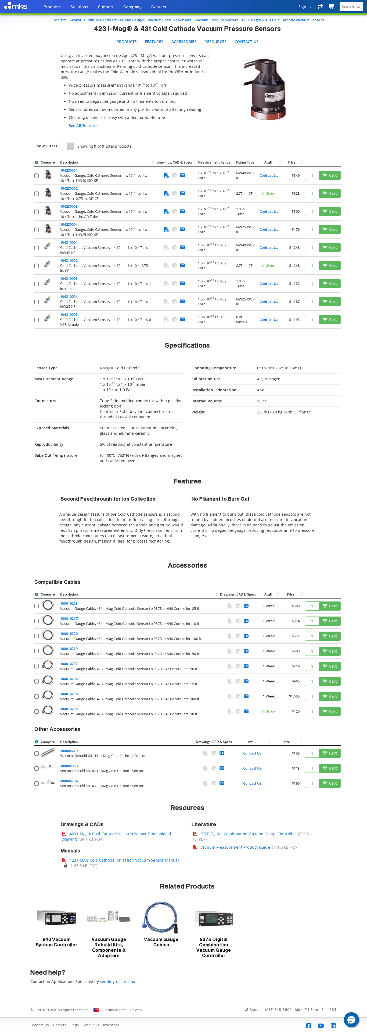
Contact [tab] (159, 7)
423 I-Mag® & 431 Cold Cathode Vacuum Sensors (283, 19)
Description (69, 162)
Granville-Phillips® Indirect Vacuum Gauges (107, 19)
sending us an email (119, 981)
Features (154, 41)
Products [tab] (52, 7)
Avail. (268, 162)
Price (291, 162)
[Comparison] (320, 7)
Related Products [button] (187, 886)
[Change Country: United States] (96, 1010)
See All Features (84, 125)
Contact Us (246, 41)
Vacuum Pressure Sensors (170, 19)
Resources (215, 41)
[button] (351, 1019)
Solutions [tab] (80, 7)
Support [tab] (106, 7)
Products (59, 19)
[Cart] (331, 7)
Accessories (183, 41)
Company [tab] (132, 7)
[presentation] (183, 517)
